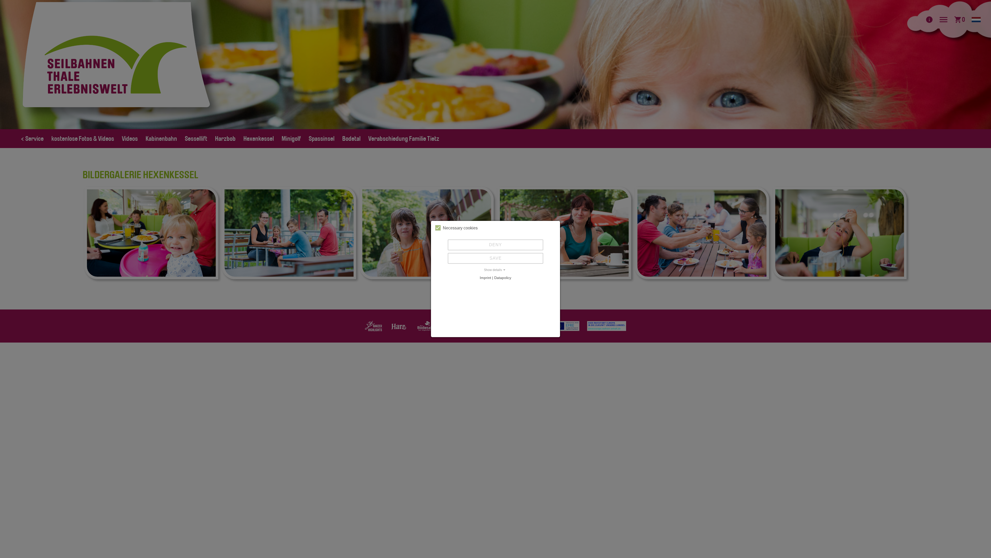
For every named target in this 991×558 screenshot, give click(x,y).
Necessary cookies (460, 228)
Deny (495, 245)
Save (496, 258)
